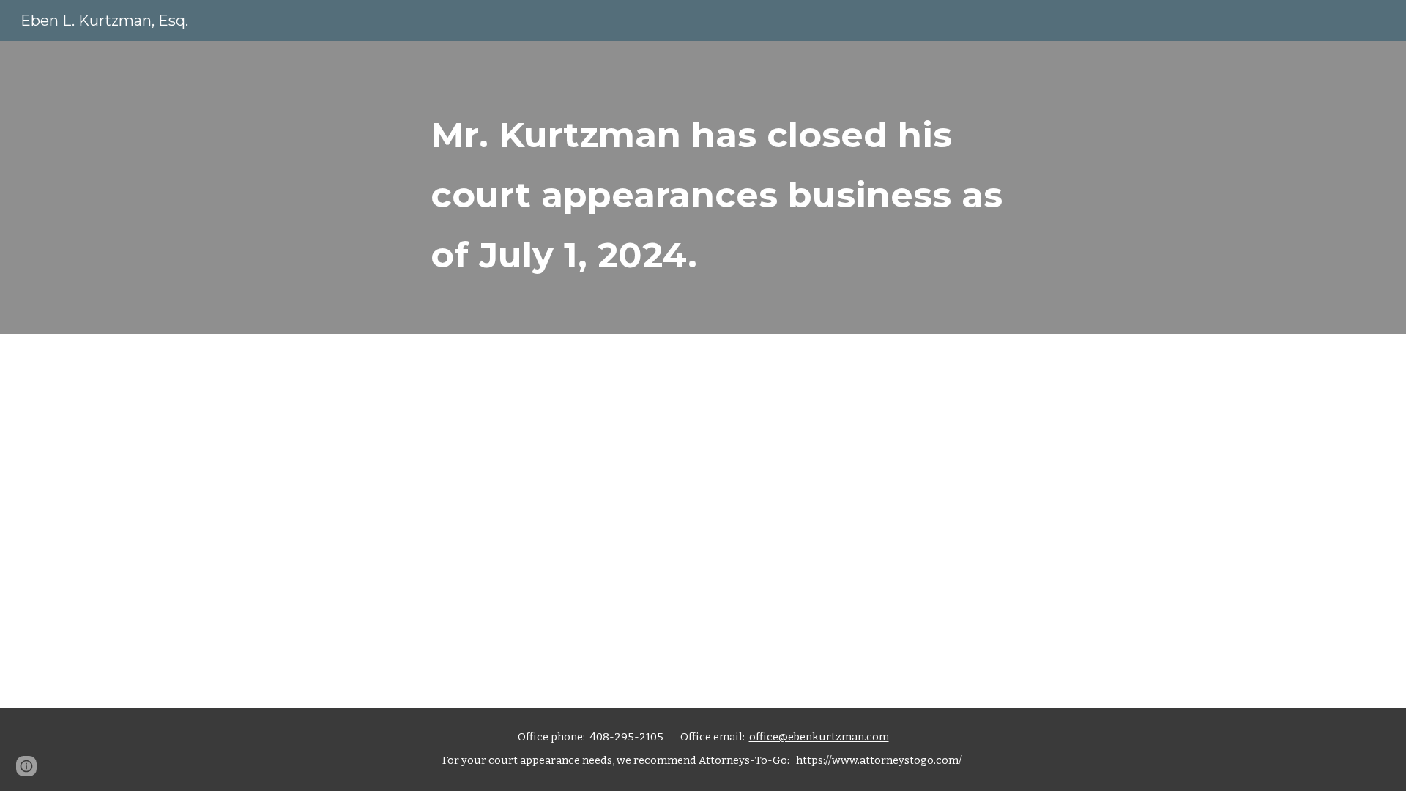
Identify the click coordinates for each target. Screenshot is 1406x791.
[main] (739, 187)
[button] (26, 766)
